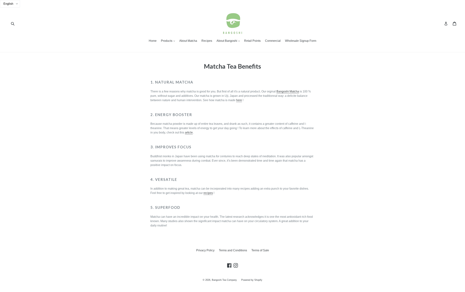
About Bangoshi (229, 40)
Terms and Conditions (233, 250)
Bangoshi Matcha (287, 91)
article (189, 132)
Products (169, 40)
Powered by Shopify (251, 280)
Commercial (273, 40)
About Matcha (188, 40)
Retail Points (252, 40)
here (239, 100)
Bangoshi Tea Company (224, 280)
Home (153, 40)
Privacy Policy (205, 250)
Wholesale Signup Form (300, 40)
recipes (208, 192)
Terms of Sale (260, 250)
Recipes (206, 40)
